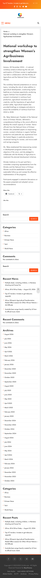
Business (7, 235)
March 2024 (9, 459)
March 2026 (9, 356)
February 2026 (10, 360)
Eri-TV (16, 574)
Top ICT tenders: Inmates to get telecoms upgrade (15, 3)
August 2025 (9, 386)
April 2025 (8, 403)
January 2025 (9, 416)
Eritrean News (9, 240)
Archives (23, 574)
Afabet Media (7, 574)
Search (6, 214)
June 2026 (8, 343)
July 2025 (8, 390)
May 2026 (8, 347)
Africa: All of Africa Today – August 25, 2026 (20, 289)
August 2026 (9, 334)
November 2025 (10, 373)
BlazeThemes (28, 568)
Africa (6, 231)
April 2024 (8, 455)
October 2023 (9, 481)
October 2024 (9, 429)
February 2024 (10, 463)
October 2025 (9, 377)
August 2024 (9, 438)
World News (9, 248)
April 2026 (8, 351)
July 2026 (8, 339)
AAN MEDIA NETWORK (25, 571)
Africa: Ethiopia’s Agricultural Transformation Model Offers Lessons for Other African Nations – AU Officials (21, 302)
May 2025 (8, 399)
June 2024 (8, 446)
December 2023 (10, 472)
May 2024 (8, 451)
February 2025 (10, 412)
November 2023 (10, 476)
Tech (6, 244)
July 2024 (8, 442)
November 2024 (10, 425)
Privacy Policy (33, 574)
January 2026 (9, 364)
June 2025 (8, 395)
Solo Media (11, 571)
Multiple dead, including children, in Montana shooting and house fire (20, 284)
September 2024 (10, 433)
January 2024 (9, 468)
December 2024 (10, 420)
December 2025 (10, 369)
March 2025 (9, 407)
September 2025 (10, 382)
